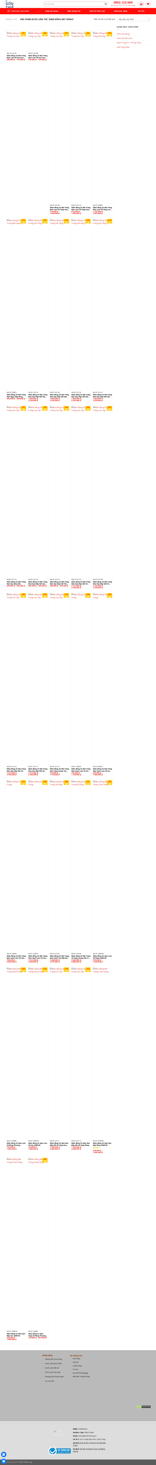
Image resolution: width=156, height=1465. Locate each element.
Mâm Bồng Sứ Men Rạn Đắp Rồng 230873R (102, 1144)
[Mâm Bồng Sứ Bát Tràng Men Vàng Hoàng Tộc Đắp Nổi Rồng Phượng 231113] (59, 678)
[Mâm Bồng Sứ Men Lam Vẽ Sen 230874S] (38, 1052)
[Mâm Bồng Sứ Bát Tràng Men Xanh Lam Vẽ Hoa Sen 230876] (81, 678)
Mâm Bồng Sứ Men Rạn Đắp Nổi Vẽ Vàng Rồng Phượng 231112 (80, 1144)
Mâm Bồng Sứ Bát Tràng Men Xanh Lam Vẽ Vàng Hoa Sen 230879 (37, 957)
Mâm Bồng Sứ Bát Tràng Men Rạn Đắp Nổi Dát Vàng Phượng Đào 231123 (59, 396)
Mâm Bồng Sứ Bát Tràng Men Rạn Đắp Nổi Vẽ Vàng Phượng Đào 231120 (102, 583)
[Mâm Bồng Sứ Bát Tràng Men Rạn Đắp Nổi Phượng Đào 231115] (16, 491)
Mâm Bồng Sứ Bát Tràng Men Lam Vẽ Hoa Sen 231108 (37, 57)
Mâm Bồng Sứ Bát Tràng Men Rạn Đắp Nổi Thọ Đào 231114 (59, 583)
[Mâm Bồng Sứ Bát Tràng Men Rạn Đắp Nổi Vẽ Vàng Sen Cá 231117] (38, 678)
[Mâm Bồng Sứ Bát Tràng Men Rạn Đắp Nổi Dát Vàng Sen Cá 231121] (102, 304)
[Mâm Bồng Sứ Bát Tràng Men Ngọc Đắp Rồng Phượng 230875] (16, 304)
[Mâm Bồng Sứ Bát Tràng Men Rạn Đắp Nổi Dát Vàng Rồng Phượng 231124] (81, 304)
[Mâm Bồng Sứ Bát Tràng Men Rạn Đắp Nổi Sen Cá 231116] (38, 491)
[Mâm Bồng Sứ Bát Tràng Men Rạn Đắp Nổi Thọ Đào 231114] (59, 491)
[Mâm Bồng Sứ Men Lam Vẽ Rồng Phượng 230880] (16, 1052)
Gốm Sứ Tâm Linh (124, 38)
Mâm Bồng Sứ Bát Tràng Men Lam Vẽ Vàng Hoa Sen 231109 (59, 209)
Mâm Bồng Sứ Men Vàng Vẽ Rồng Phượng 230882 (37, 1335)
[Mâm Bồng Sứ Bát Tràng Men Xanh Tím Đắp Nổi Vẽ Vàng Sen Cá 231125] (59, 865)
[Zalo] (3, 1454)
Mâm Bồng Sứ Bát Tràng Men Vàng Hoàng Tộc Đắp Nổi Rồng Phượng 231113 (59, 770)
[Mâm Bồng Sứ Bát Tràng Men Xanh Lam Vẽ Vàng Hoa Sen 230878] (16, 865)
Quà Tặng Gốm (123, 47)
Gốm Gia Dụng (123, 34)
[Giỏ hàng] (141, 4)
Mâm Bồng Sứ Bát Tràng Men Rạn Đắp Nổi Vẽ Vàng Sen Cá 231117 (37, 770)
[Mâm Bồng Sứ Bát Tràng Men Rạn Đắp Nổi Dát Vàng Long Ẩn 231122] (38, 304)
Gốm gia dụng (51, 11)
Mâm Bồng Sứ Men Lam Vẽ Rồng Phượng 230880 (16, 1144)
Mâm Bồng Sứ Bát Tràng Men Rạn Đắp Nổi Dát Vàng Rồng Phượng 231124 (80, 396)
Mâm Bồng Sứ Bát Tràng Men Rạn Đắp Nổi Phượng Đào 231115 (16, 583)
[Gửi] (106, 4)
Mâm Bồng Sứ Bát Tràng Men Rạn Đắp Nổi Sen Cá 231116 (37, 583)
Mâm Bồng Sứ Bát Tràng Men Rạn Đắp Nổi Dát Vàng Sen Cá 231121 (102, 396)
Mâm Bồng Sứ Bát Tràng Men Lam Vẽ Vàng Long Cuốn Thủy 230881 (102, 209)
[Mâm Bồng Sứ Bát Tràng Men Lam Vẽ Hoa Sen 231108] (38, 41)
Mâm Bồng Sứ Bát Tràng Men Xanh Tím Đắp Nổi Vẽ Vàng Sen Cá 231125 (59, 957)
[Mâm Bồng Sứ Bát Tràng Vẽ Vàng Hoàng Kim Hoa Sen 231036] (81, 865)
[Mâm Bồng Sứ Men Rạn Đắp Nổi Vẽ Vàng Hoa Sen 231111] (59, 1052)
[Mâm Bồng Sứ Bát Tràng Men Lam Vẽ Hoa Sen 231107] (16, 41)
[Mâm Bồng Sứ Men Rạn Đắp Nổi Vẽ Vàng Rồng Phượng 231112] (81, 1052)
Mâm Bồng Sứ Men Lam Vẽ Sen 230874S (37, 1144)
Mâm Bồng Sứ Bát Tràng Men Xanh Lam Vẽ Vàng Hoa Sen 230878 (16, 957)
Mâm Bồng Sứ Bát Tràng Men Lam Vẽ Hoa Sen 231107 (16, 57)
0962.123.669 (123, 2)
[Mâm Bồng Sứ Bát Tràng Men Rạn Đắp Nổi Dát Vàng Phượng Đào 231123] (59, 304)
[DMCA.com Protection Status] (144, 1407)
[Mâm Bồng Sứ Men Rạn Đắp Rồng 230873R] (102, 1052)
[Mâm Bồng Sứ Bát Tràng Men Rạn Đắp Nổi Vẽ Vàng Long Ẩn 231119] (81, 491)
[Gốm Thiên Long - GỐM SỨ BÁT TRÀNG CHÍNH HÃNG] (22, 4)
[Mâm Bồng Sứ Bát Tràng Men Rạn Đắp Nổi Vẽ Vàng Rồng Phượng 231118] (16, 678)
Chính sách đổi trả (52, 1368)
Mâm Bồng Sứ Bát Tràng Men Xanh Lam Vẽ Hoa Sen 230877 (102, 770)
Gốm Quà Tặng (120, 11)
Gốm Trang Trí (74, 11)
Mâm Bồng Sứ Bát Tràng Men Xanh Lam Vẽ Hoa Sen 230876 (80, 770)
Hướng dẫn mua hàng (53, 1359)
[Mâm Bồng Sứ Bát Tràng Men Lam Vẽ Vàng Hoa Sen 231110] (81, 117)
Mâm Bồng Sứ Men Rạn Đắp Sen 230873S (16, 1335)
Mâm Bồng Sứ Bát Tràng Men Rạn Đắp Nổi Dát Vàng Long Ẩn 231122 (37, 396)
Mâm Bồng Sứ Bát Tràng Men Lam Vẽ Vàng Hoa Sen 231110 (80, 209)
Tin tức (141, 11)
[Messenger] (3, 1461)
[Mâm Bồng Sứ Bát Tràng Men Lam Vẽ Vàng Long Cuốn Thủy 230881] (102, 117)
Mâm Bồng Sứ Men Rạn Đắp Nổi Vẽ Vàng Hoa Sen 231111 (59, 1144)
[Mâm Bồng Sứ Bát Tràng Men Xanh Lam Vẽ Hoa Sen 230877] (102, 678)
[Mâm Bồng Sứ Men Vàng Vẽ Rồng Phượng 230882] (38, 1243)
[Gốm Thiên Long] (59, 1436)
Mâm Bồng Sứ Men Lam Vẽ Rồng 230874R (102, 957)
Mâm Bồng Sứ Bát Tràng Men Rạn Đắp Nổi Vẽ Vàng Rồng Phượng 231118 (16, 770)
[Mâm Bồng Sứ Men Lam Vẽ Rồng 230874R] (102, 865)
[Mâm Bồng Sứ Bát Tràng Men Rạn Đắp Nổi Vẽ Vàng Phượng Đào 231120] (102, 491)
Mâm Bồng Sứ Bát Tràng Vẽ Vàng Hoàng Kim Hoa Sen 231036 (80, 957)
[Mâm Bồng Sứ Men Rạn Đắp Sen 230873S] (16, 1243)
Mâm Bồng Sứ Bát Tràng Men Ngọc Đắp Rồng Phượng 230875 (16, 396)
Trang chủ (11, 19)
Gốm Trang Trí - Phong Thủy (129, 42)
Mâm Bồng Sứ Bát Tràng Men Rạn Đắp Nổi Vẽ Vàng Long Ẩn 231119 (80, 583)
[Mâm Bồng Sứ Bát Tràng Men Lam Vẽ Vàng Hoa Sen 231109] (59, 117)
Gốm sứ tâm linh (97, 11)
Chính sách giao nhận (53, 1363)
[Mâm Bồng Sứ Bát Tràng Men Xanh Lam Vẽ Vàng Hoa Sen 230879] (38, 865)
